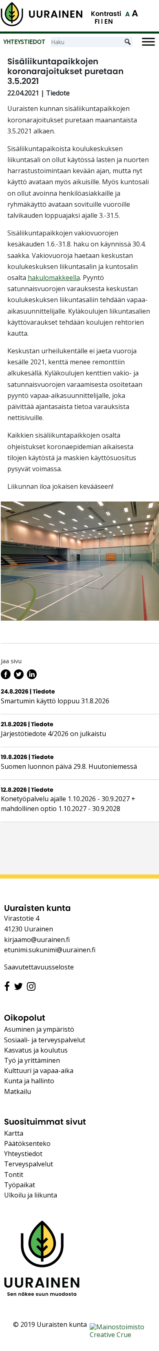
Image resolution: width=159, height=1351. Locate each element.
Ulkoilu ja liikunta (30, 1195)
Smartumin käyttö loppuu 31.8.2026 (55, 700)
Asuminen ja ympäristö (39, 1029)
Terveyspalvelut (28, 1163)
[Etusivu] (41, 14)
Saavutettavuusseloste (39, 966)
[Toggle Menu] (148, 42)
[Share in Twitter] (19, 676)
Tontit (13, 1174)
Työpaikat (19, 1184)
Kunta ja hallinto (29, 1080)
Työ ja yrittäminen (32, 1060)
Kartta (13, 1133)
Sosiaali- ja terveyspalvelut (44, 1039)
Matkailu (17, 1091)
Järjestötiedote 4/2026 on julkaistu (53, 733)
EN (108, 21)
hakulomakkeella (54, 277)
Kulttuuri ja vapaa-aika (38, 1070)
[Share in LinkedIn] (32, 676)
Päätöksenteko (27, 1143)
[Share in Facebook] (6, 676)
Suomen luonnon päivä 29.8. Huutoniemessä (69, 766)
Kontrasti (106, 13)
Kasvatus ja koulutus (36, 1050)
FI (97, 21)
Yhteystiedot (23, 1153)
